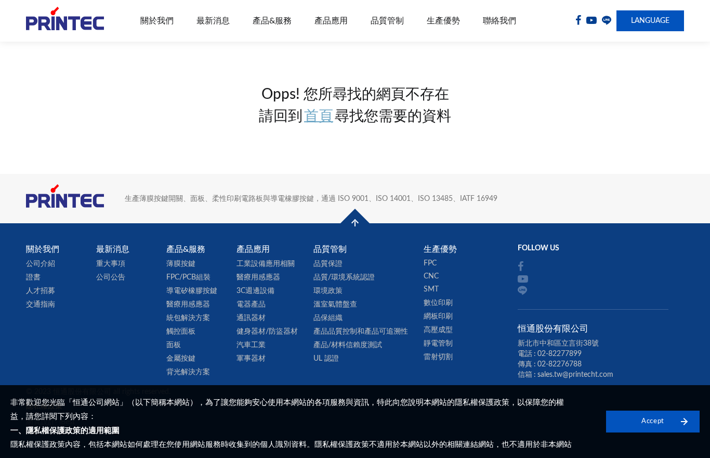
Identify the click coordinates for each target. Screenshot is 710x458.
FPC (430, 263)
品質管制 (387, 21)
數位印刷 (438, 303)
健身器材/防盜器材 (267, 331)
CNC (431, 276)
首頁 (318, 116)
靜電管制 (438, 343)
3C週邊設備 (255, 291)
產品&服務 (272, 21)
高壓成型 (438, 330)
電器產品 (251, 304)
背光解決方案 (188, 372)
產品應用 (331, 21)
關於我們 (157, 21)
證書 (33, 277)
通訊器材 (251, 318)
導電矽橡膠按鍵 (191, 291)
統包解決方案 (188, 318)
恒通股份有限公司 (65, 21)
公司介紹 (40, 264)
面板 (173, 345)
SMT (431, 289)
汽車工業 (251, 345)
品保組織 (328, 318)
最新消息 (213, 21)
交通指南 (40, 304)
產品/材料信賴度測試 (347, 345)
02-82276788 (559, 364)
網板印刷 (438, 316)
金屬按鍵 (180, 358)
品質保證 (328, 264)
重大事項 (110, 264)
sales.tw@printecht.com (575, 374)
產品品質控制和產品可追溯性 (360, 331)
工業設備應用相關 (265, 264)
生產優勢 (443, 21)
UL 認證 (326, 358)
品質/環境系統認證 (344, 277)
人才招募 (40, 291)
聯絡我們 (499, 21)
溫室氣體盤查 (335, 304)
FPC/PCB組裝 (188, 277)
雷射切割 (438, 357)
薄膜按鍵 (180, 264)
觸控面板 (180, 331)
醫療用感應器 (188, 304)
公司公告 (110, 277)
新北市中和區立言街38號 (558, 343)
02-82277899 (559, 354)
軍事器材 (251, 358)
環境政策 (328, 291)
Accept (652, 421)
